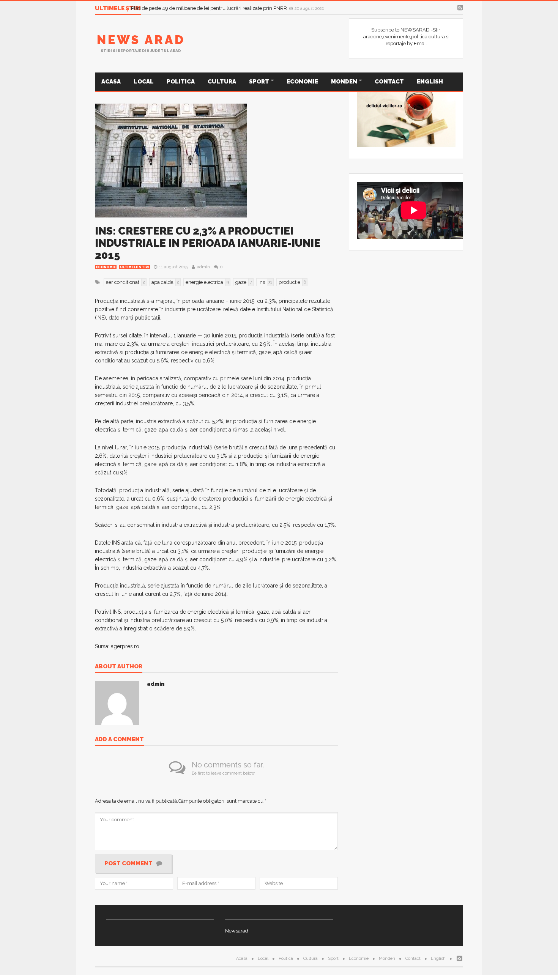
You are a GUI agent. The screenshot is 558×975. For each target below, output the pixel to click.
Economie (302, 81)
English (430, 81)
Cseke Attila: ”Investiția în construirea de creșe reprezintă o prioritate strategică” (220, 5)
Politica (181, 81)
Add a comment (119, 740)
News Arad (141, 40)
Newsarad (236, 931)
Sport (259, 81)
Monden (344, 81)
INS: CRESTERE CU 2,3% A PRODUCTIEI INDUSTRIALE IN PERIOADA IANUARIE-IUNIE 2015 (207, 243)
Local (144, 81)
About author (118, 667)
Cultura (222, 81)
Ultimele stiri (134, 267)
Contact (389, 81)
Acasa (111, 81)
